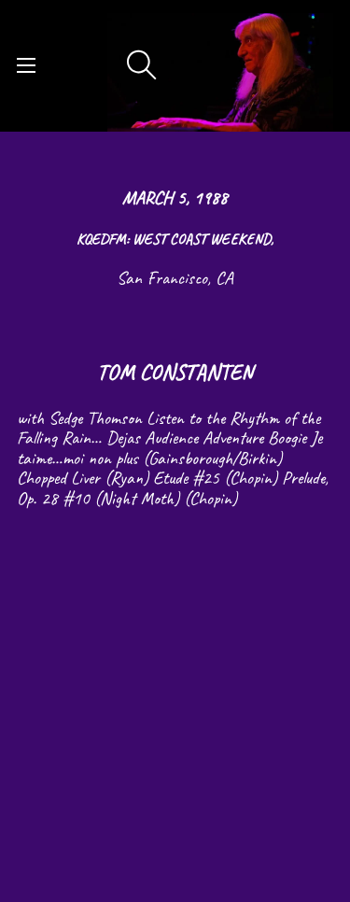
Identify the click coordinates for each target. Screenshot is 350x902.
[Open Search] (142, 65)
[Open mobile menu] (26, 65)
